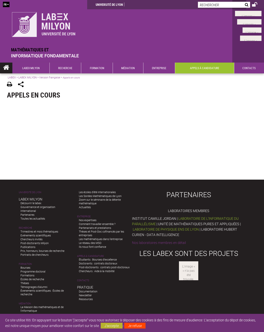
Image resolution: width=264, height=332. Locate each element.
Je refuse (135, 325)
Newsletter (85, 295)
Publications (27, 247)
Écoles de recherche (32, 279)
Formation (25, 264)
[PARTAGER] (22, 85)
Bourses (25, 267)
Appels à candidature (90, 256)
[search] (224, 5)
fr (5, 4)
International (28, 211)
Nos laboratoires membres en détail (159, 242)
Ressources (86, 299)
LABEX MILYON (27, 77)
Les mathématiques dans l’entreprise (101, 239)
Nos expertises (87, 220)
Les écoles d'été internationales (97, 192)
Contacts (83, 280)
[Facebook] (248, 13)
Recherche (25, 227)
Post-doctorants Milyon (34, 243)
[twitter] (250, 38)
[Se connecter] (257, 5)
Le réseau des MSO (90, 243)
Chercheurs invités (31, 239)
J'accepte (111, 325)
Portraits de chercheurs (34, 254)
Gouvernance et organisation (37, 207)
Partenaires (27, 215)
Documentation (88, 291)
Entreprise (84, 216)
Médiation (25, 303)
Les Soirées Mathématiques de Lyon (100, 196)
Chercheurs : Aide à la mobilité (96, 271)
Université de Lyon (109, 5)
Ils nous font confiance (92, 247)
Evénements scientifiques (35, 235)
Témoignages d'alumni (33, 287)
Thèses (24, 283)
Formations (27, 275)
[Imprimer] (11, 85)
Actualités (85, 207)
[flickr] (252, 29)
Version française (49, 77)
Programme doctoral (32, 271)
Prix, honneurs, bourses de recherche (42, 251)
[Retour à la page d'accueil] (43, 23)
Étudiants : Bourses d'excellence (98, 259)
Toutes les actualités (32, 218)
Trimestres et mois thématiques (39, 231)
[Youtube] (249, 21)
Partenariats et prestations (95, 228)
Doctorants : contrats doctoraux (98, 263)
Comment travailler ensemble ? (97, 224)
